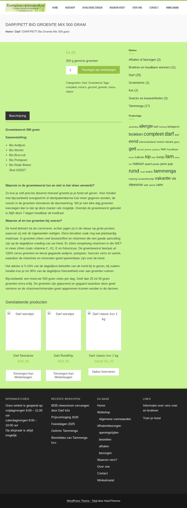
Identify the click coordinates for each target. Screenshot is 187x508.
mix (130, 164)
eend (133, 141)
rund (134, 171)
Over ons (137, 7)
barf (156, 126)
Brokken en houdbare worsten (149, 67)
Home (55, 7)
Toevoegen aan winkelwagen (99, 69)
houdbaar (172, 149)
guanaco (156, 149)
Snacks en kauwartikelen (146, 98)
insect (131, 157)
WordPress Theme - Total (82, 500)
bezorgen (105, 453)
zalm (159, 185)
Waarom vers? (117, 7)
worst (152, 185)
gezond (92, 87)
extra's (82, 87)
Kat (131, 90)
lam (169, 156)
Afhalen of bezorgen (142, 59)
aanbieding (133, 127)
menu (111, 87)
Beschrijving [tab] (17, 116)
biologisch (173, 126)
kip (148, 156)
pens (163, 164)
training (133, 178)
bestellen (105, 439)
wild (146, 185)
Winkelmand (172, 7)
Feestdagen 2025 (63, 424)
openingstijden (109, 432)
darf (169, 134)
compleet (71, 87)
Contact (154, 7)
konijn (161, 157)
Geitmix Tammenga (64, 431)
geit (132, 148)
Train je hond (152, 418)
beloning (163, 127)
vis (174, 178)
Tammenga (136, 106)
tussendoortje (146, 178)
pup (170, 164)
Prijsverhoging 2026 (64, 417)
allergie (146, 126)
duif (177, 134)
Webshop (70, 7)
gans (177, 142)
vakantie (163, 178)
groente (102, 87)
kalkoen (139, 157)
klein (154, 157)
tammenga (165, 170)
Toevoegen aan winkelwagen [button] (23, 375)
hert (163, 149)
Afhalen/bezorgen (92, 7)
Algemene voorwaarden (115, 419)
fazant (169, 141)
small (142, 172)
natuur (69, 91)
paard (148, 163)
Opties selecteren (103, 371)
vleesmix (136, 185)
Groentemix (95, 82)
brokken (136, 134)
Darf (17, 31)
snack (149, 171)
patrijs (155, 164)
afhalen (104, 446)
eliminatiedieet (147, 142)
